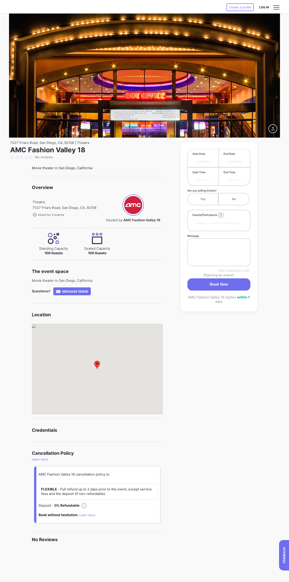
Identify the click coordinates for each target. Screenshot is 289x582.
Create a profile (240, 7)
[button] (97, 365)
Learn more (40, 459)
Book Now (219, 284)
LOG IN (264, 7)
